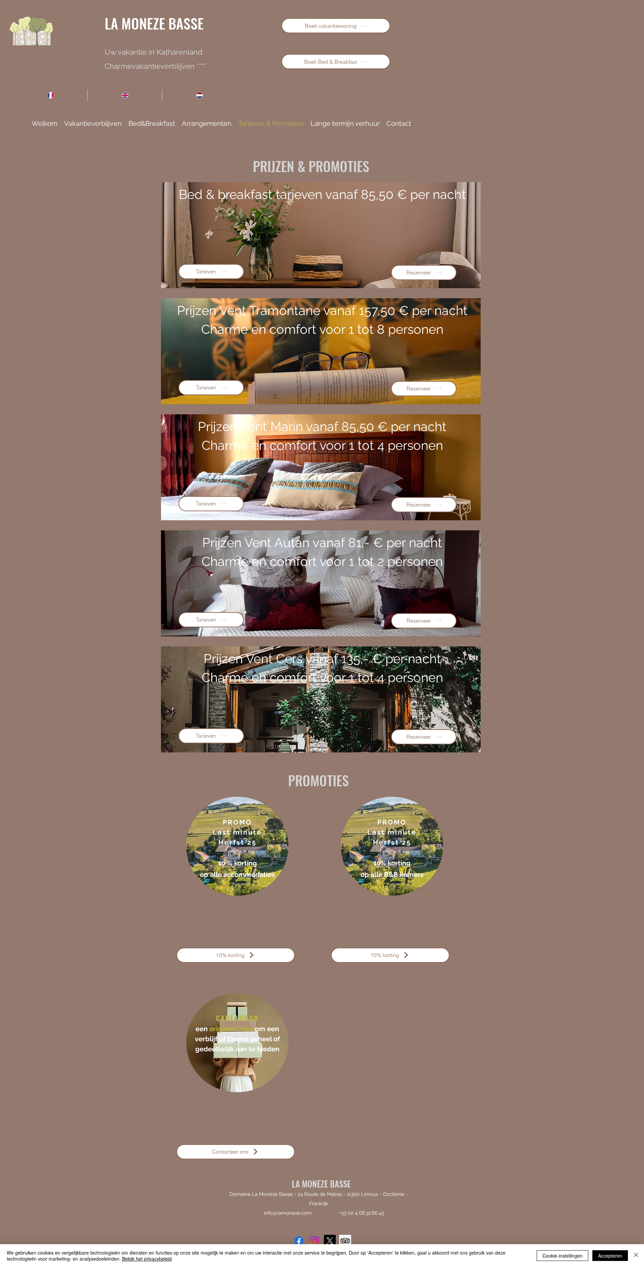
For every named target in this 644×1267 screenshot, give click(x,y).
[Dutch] (199, 95)
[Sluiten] (636, 1256)
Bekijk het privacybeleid (147, 1258)
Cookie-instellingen (562, 1255)
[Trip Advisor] (345, 1241)
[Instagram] (314, 1241)
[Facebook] (299, 1241)
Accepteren (610, 1255)
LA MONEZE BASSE (154, 23)
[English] (125, 95)
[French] (50, 95)
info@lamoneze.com (288, 1213)
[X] (330, 1241)
